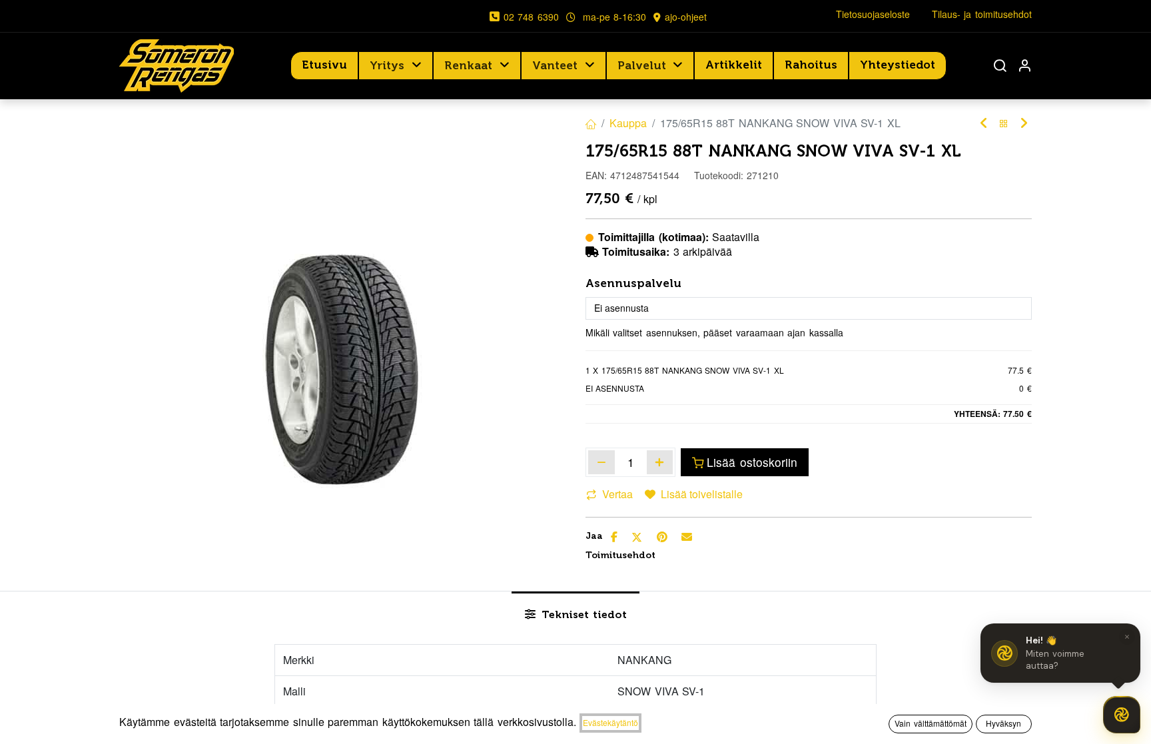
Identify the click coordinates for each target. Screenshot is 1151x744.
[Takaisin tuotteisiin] (1004, 124)
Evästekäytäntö (610, 722)
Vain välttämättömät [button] (930, 723)
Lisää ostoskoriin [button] (752, 462)
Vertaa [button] (617, 494)
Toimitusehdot (620, 555)
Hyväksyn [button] (1003, 723)
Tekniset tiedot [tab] (582, 614)
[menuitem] (324, 65)
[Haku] (999, 65)
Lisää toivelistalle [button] (702, 494)
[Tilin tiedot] (1024, 65)
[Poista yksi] (601, 462)
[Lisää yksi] (660, 462)
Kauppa (628, 123)
